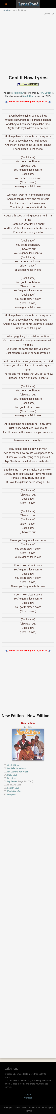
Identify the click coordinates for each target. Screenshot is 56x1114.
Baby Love (12, 775)
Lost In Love (13, 788)
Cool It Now (18, 93)
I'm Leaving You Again (17, 771)
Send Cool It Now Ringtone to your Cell (28, 101)
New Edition (45, 93)
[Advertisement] (28, 43)
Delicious (11, 778)
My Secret (12, 781)
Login (28, 1094)
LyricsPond (7, 10)
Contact (28, 1098)
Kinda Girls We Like (16, 791)
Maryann (11, 794)
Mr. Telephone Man (16, 768)
